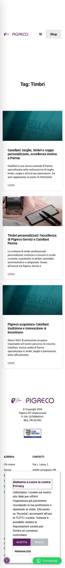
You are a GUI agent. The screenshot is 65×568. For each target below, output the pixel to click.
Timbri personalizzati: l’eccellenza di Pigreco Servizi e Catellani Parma (32, 239)
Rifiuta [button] (39, 542)
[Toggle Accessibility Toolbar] (7, 560)
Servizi (7, 469)
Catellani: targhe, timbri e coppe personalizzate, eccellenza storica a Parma (32, 154)
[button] (40, 34)
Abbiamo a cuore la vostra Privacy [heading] (31, 484)
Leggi (11, 185)
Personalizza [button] (22, 551)
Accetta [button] (21, 542)
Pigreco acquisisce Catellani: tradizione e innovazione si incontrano (28, 328)
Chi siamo (9, 464)
